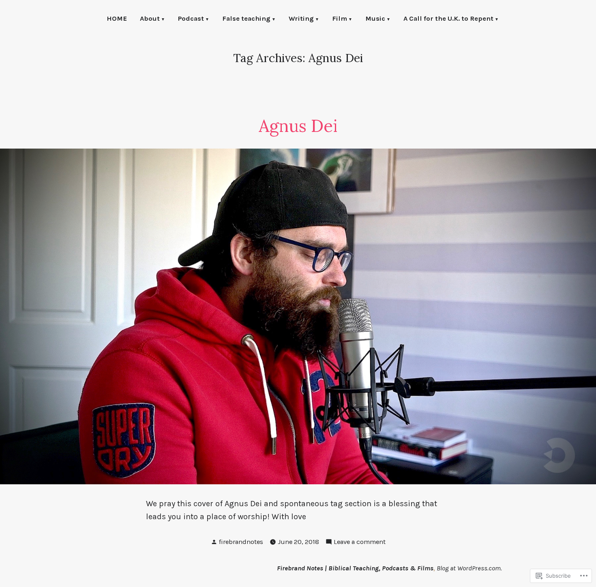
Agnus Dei (298, 125)
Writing (301, 19)
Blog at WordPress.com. (469, 568)
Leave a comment (360, 542)
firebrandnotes (241, 542)
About (150, 19)
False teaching (246, 19)
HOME (117, 19)
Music (375, 19)
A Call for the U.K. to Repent (448, 19)
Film (339, 19)
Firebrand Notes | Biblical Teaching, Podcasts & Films (355, 568)
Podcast (191, 19)
